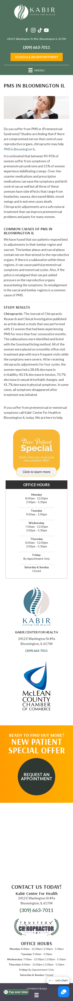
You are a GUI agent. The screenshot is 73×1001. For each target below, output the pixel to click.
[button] (36, 776)
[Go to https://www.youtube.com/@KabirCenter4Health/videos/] (46, 31)
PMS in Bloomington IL (19, 149)
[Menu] (36, 995)
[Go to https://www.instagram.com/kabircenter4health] (33, 31)
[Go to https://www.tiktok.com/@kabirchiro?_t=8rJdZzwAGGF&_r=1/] (39, 30)
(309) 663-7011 (36, 47)
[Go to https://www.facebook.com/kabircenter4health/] (26, 31)
